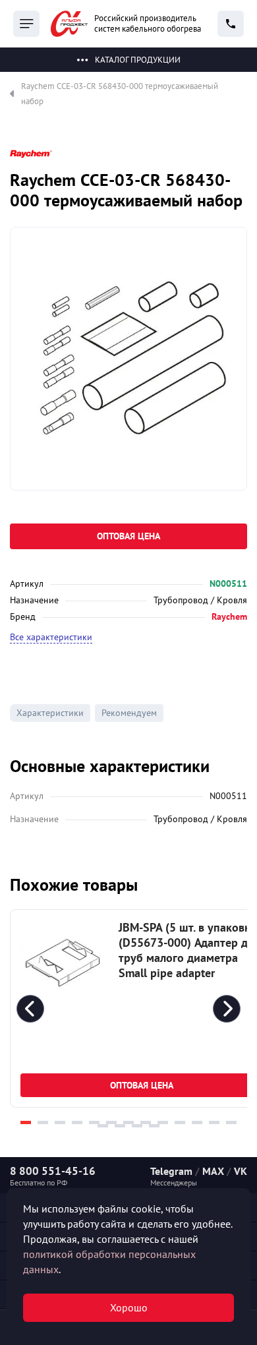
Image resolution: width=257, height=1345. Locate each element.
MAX (213, 1171)
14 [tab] (103, 1125)
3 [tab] (60, 1122)
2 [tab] (43, 1122)
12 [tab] (214, 1122)
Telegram (171, 1171)
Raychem (229, 616)
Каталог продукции (138, 59)
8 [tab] (145, 1122)
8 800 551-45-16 (53, 1171)
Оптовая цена (128, 536)
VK (240, 1171)
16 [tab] (137, 1125)
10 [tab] (180, 1122)
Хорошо (129, 1307)
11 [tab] (197, 1122)
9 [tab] (162, 1122)
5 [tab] (94, 1122)
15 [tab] (120, 1125)
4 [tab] (77, 1122)
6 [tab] (111, 1122)
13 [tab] (231, 1122)
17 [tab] (154, 1125)
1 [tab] (25, 1122)
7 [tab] (128, 1122)
